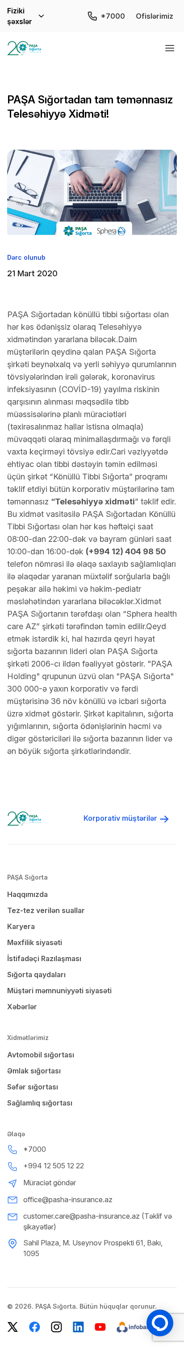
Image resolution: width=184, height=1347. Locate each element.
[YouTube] (100, 1327)
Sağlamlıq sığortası (39, 1102)
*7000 (112, 16)
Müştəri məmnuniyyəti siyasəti (59, 990)
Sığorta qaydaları (36, 974)
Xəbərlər (22, 1006)
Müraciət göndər (49, 1182)
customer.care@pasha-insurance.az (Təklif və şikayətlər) (97, 1221)
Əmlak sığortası (34, 1070)
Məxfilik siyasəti (34, 942)
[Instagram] (56, 1327)
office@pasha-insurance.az (68, 1199)
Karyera (21, 926)
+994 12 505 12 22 (53, 1165)
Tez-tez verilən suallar (46, 910)
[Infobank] (139, 1327)
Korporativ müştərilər (120, 818)
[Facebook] (34, 1327)
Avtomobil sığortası (40, 1054)
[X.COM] (12, 1327)
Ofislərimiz (154, 16)
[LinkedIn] (78, 1327)
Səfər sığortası (32, 1086)
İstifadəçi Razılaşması (44, 958)
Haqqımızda (27, 894)
